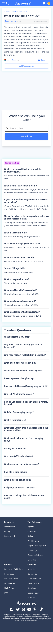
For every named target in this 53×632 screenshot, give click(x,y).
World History (33, 541)
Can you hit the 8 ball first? (17, 336)
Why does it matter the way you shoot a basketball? (23, 346)
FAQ (6, 593)
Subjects (7, 12)
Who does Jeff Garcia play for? (18, 456)
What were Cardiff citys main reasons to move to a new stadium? (26, 429)
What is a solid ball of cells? (17, 479)
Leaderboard (9, 527)
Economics (32, 560)
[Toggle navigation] (3, 3)
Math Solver (9, 588)
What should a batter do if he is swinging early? (23, 439)
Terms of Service (34, 579)
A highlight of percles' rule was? (19, 487)
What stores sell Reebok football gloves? (23, 370)
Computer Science (35, 555)
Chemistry (32, 531)
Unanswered (9, 536)
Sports (14, 12)
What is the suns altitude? (22, 16)
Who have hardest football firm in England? (25, 355)
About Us (31, 569)
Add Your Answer (26, 66)
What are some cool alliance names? (21, 464)
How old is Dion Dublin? (15, 472)
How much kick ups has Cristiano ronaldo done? (24, 496)
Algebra (31, 527)
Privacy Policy (33, 583)
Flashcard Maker (11, 579)
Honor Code (9, 574)
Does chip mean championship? (19, 378)
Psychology (32, 550)
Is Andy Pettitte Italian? (15, 448)
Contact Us (32, 574)
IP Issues (31, 598)
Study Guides (9, 583)
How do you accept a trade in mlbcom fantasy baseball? (26, 403)
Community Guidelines (13, 569)
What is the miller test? (15, 420)
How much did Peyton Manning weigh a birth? (25, 386)
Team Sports (23, 12)
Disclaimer (32, 588)
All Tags (7, 531)
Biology (31, 536)
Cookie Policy (33, 593)
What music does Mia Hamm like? (20, 362)
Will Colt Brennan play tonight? (19, 412)
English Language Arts (37, 546)
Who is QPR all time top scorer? (19, 394)
